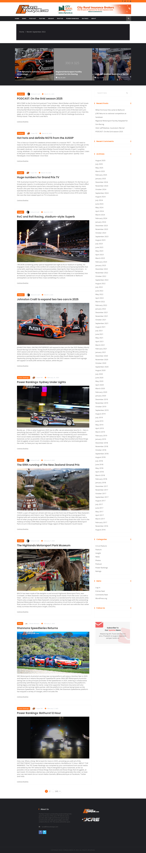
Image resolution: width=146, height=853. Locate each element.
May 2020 (99, 381)
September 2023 (101, 236)
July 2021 (99, 330)
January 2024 (100, 222)
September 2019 (101, 410)
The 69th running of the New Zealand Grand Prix (48, 465)
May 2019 (99, 425)
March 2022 (100, 301)
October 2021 (100, 320)
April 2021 (99, 341)
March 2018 (100, 475)
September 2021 (101, 323)
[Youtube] (130, 1)
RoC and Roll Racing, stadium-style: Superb (46, 216)
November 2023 (101, 229)
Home (17, 18)
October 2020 (100, 363)
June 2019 (99, 421)
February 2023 (101, 262)
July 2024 (99, 200)
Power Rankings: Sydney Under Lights (41, 382)
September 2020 (101, 367)
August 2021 (100, 327)
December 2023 (101, 225)
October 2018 (100, 450)
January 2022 (100, 309)
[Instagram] (127, 1)
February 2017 (101, 522)
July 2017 (99, 504)
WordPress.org (101, 598)
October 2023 (100, 233)
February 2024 (101, 218)
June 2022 (99, 291)
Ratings (85, 18)
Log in (97, 587)
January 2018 (100, 482)
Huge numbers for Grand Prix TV (38, 177)
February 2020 (101, 392)
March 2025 (100, 171)
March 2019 (100, 432)
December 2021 (101, 312)
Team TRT (34, 133)
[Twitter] (125, 1)
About (93, 18)
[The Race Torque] (33, 9)
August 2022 (100, 283)
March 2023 (100, 258)
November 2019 (101, 403)
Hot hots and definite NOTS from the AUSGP (45, 138)
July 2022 (99, 287)
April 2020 (99, 385)
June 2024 (99, 204)
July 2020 (99, 374)
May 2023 (99, 251)
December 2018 (101, 443)
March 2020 (100, 388)
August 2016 (100, 530)
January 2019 (100, 439)
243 (56, 791)
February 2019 (101, 435)
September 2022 (101, 280)
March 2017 (100, 519)
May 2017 (99, 511)
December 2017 (101, 486)
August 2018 (100, 457)
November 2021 (101, 316)
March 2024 (100, 215)
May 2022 (99, 294)
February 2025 (101, 175)
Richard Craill (35, 94)
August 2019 (100, 414)
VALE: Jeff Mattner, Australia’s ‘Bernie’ (73, 74)
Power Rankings (72, 18)
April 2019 (99, 428)
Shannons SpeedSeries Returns (37, 628)
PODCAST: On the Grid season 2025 (39, 98)
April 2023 (99, 254)
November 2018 (101, 446)
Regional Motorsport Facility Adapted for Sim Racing (30, 73)
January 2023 (100, 265)
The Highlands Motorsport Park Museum (43, 545)
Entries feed (100, 591)
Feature (42, 18)
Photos (60, 18)
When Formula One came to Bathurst (111, 67)
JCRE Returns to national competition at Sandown (110, 115)
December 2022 (101, 269)
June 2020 (99, 377)
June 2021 (99, 334)
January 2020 (100, 396)
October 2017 (100, 493)
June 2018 (99, 464)
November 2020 (101, 359)
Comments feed (101, 595)
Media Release (34, 623)
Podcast (32, 18)
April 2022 (99, 298)
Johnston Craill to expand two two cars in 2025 (47, 299)
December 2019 (101, 399)
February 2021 (101, 349)
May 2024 (99, 207)
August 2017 (100, 500)
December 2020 (101, 356)
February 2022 (101, 305)
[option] (34, 64)
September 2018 (101, 453)
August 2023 (100, 240)
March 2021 (100, 345)
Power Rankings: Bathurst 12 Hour (39, 713)
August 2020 (100, 370)
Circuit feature (101, 546)
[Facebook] (122, 1)
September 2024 (101, 193)
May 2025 (99, 168)
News (24, 18)
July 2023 (99, 243)
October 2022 (100, 276)
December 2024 (101, 182)
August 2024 (100, 196)
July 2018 (99, 461)
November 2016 (101, 526)
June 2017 (99, 508)
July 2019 (99, 417)
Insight (51, 18)
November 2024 (101, 186)
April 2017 (99, 515)
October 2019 (100, 406)
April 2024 (99, 211)
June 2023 (99, 247)
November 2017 (101, 490)
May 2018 (99, 468)
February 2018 (101, 479)
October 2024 (100, 189)
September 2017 (101, 497)
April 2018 (99, 472)
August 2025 (100, 160)
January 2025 (100, 178)
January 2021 (100, 352)
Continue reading (22, 122)
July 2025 (99, 164)
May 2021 (99, 338)
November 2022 (101, 273)
